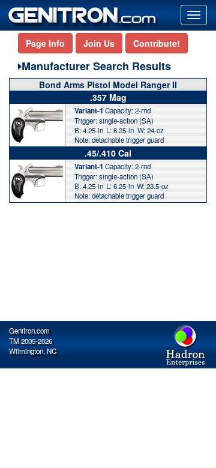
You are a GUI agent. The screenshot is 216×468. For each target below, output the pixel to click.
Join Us (99, 43)
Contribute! (156, 43)
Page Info (45, 43)
